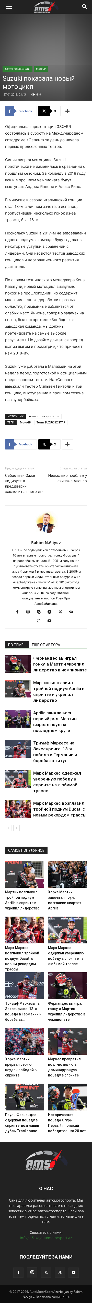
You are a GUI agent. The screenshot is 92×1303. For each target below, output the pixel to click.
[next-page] (16, 828)
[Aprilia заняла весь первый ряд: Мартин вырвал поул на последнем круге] (18, 719)
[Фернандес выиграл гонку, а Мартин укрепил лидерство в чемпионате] (18, 664)
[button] (9, 7)
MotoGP (41, 68)
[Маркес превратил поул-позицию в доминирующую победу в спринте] (67, 1041)
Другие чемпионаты (17, 68)
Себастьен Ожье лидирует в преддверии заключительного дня (24, 483)
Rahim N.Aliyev (46, 542)
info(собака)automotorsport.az (46, 1237)
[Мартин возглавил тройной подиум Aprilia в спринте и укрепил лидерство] (18, 688)
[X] (62, 612)
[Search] (85, 7)
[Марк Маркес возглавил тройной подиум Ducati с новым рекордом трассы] (18, 809)
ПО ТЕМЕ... (17, 645)
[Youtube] (51, 621)
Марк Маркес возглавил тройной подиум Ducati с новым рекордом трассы (59, 809)
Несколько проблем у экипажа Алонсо (67, 478)
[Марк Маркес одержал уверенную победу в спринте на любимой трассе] (18, 779)
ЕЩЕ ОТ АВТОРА (46, 645)
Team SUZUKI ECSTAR (51, 422)
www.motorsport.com (44, 416)
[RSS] (46, 1273)
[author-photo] (46, 535)
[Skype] (41, 612)
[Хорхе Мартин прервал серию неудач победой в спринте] (24, 1041)
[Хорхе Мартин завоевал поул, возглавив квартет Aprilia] (67, 874)
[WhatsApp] (41, 621)
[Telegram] (51, 612)
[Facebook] (19, 612)
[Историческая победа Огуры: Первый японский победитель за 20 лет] (67, 1097)
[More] (67, 111)
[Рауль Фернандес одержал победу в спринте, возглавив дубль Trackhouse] (24, 1097)
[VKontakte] (73, 612)
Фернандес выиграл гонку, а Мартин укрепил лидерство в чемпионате (60, 664)
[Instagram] (30, 612)
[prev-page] (8, 828)
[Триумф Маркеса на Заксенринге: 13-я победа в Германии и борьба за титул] (18, 749)
